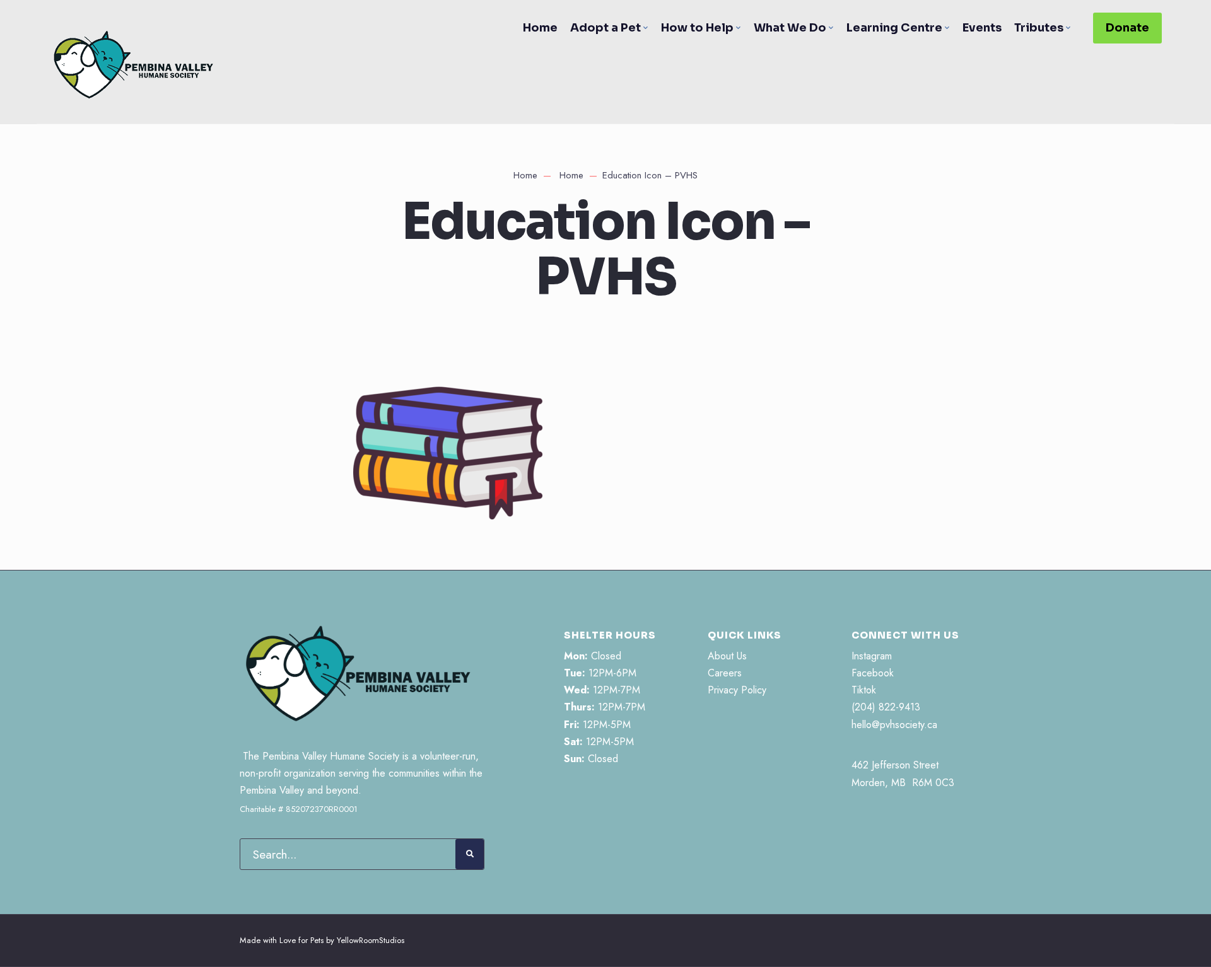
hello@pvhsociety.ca (894, 724)
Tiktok (863, 690)
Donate (1127, 28)
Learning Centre (894, 28)
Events (982, 28)
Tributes (1038, 28)
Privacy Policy (737, 690)
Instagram (871, 656)
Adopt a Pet (605, 28)
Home (540, 28)
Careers (725, 673)
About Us (727, 656)
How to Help (697, 28)
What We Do (790, 28)
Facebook (872, 673)
